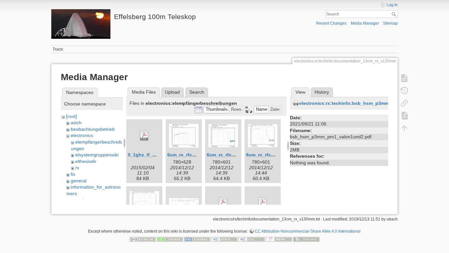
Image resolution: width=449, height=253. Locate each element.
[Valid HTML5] (224, 239)
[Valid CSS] (252, 239)
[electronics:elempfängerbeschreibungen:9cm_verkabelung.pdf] (223, 203)
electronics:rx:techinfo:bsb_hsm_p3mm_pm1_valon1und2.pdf (369, 103)
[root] (71, 116)
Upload (172, 92)
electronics (82, 135)
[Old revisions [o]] (404, 90)
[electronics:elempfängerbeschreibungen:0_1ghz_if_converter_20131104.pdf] (144, 135)
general (78, 180)
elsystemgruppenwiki (97, 154)
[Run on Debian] (279, 239)
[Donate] (170, 239)
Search (394, 14)
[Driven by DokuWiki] (306, 239)
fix (73, 174)
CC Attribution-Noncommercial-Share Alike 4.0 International (308, 231)
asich (76, 122)
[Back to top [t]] (404, 128)
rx (77, 167)
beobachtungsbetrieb (93, 129)
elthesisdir (85, 161)
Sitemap (390, 23)
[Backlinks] (404, 103)
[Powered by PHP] (197, 239)
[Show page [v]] (404, 78)
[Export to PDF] (404, 115)
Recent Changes (331, 23)
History (322, 92)
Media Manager (365, 23)
